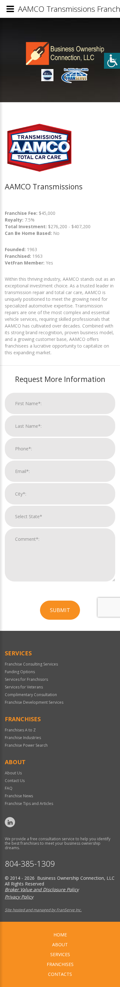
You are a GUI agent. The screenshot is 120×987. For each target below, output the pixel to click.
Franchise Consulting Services (31, 664)
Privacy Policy (19, 897)
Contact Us (15, 780)
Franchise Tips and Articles (29, 803)
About (60, 944)
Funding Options (20, 671)
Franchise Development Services (34, 702)
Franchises (60, 964)
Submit (60, 610)
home (60, 935)
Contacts (60, 974)
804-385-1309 (30, 864)
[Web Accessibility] (112, 61)
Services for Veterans (24, 687)
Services (60, 954)
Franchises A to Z (20, 730)
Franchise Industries (23, 737)
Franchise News (19, 796)
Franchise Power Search (26, 745)
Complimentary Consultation (31, 694)
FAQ (8, 788)
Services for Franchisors (26, 679)
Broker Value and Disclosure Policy (42, 889)
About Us (13, 773)
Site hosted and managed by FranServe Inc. (43, 910)
